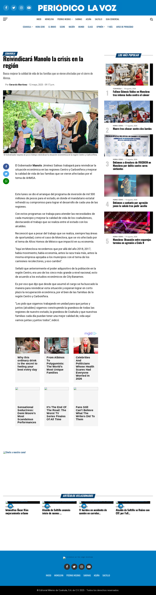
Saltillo (98, 19)
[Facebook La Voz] (67, 567)
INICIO (48, 575)
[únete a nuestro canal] (78, 472)
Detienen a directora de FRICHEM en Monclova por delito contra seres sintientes (132, 166)
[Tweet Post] (6, 173)
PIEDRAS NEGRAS (73, 575)
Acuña (88, 19)
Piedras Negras (64, 19)
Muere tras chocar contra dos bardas (132, 128)
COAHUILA (27, 27)
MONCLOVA (58, 575)
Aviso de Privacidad (124, 27)
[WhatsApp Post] (6, 181)
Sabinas (78, 19)
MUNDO (81, 27)
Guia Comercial (112, 19)
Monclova (49, 19)
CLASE (90, 27)
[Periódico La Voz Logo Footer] (78, 556)
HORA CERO (40, 27)
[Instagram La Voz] (82, 567)
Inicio (39, 19)
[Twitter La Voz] (74, 567)
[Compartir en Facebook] (6, 166)
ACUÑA (96, 575)
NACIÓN (72, 27)
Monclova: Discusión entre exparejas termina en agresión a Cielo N (132, 241)
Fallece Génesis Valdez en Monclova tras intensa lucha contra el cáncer (131, 93)
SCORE (62, 27)
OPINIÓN (100, 27)
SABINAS (87, 575)
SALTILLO (106, 575)
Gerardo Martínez (18, 84)
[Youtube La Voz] (89, 567)
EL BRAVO (52, 27)
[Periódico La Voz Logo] (78, 12)
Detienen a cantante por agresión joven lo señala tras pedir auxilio (130, 204)
